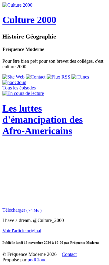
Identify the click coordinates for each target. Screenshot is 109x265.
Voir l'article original (21, 230)
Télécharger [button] (21, 210)
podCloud (37, 259)
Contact (69, 254)
